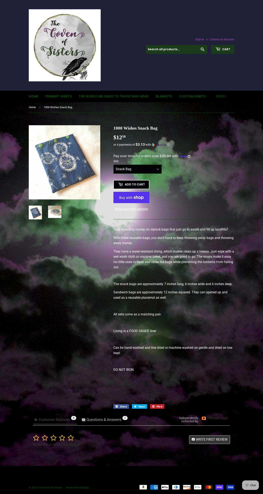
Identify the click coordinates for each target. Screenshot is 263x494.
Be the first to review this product (56, 444)
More (220, 96)
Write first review (211, 439)
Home (33, 96)
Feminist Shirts (58, 96)
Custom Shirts (192, 96)
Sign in (199, 39)
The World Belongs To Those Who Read (114, 96)
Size (116, 161)
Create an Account (222, 39)
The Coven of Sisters (50, 487)
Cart (225, 49)
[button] (173, 145)
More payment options (131, 209)
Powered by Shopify (77, 487)
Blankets (164, 96)
